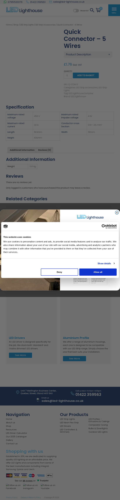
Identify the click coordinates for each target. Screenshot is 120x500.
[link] (90, 217)
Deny (59, 272)
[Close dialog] (117, 212)
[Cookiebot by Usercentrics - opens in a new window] (104, 226)
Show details (104, 263)
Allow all (98, 272)
